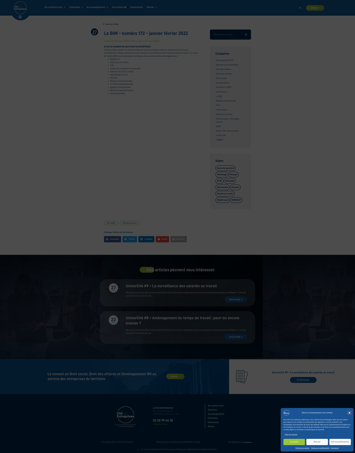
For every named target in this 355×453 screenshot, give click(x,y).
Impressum (335, 448)
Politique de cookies (303, 448)
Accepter (294, 442)
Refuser (317, 442)
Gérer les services (291, 434)
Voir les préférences (340, 442)
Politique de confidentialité (320, 448)
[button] (349, 412)
